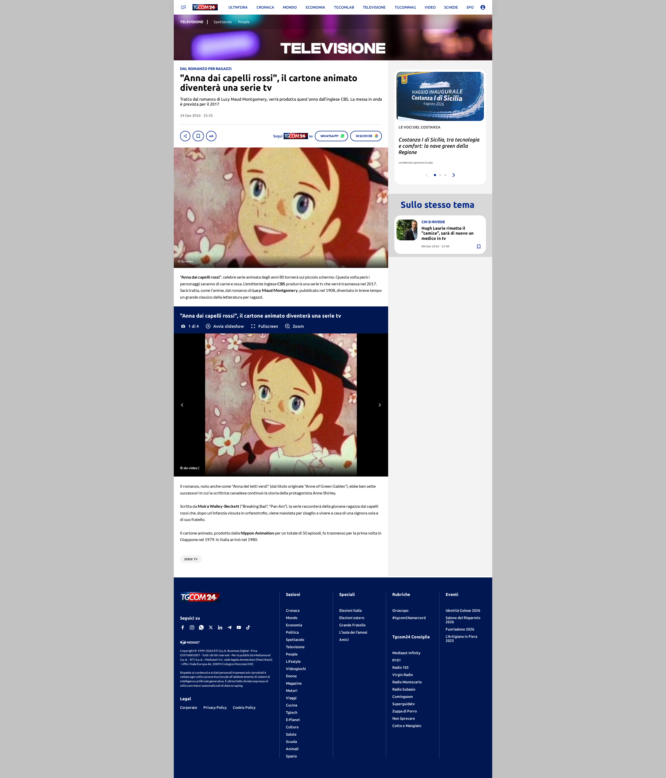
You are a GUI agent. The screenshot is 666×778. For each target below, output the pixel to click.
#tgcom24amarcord (409, 618)
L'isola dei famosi (353, 632)
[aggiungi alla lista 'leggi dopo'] (198, 136)
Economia (294, 625)
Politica (292, 632)
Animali (292, 749)
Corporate (188, 707)
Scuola (291, 742)
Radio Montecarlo (407, 682)
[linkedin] (220, 627)
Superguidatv (403, 704)
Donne (291, 676)
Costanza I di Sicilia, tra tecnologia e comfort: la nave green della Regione (439, 146)
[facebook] (182, 627)
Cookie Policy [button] (244, 707)
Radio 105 (400, 667)
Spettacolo (295, 640)
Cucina (291, 705)
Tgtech (291, 712)
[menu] (183, 7)
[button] (224, 326)
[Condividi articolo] (185, 136)
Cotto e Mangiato (406, 726)
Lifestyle (293, 661)
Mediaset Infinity (406, 653)
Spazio (291, 756)
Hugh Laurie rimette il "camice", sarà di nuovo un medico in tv (447, 233)
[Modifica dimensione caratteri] (211, 136)
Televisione (295, 647)
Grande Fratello (352, 625)
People (292, 654)
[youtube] (238, 627)
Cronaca (292, 610)
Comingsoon (402, 697)
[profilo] (482, 7)
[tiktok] (248, 627)
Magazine (294, 683)
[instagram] (192, 627)
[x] (210, 627)
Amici (344, 640)
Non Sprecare (403, 718)
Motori (291, 691)
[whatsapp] (201, 627)
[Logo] (205, 7)
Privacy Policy (215, 707)
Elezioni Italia (350, 610)
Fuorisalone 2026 (460, 629)
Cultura (292, 727)
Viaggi (291, 698)
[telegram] (229, 627)
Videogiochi (296, 669)
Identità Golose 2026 (463, 610)
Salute (291, 734)
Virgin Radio (402, 675)
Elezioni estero (351, 618)
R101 (396, 660)
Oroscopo (400, 610)
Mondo (291, 618)
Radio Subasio (403, 689)
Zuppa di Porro (404, 711)
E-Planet (293, 720)
